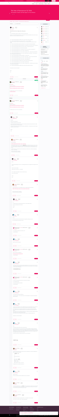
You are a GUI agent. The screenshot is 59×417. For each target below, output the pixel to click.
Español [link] (37, 408)
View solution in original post (12, 91)
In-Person (42, 67)
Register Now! (13, 14)
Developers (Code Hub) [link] (32, 409)
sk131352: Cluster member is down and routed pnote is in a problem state (17, 86)
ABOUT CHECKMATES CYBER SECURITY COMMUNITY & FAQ (41, 2)
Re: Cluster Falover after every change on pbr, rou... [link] (24, 21)
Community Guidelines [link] (11, 409)
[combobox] (27, 23)
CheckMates (11, 21)
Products (33, 3)
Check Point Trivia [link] (17, 409)
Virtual (41, 62)
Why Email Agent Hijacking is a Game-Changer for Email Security (45, 77)
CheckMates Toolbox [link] (32, 408)
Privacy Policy (31, 416)
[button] (46, 0)
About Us (33, 416)
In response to (14, 118)
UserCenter (36, 416)
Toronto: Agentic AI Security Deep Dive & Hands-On (44, 69)
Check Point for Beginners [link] (18, 408)
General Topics (16, 21)
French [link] (37, 409)
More (48, 3)
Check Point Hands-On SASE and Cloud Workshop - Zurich (44, 73)
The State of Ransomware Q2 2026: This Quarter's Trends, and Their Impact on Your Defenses (45, 65)
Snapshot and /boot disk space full (45, 54)
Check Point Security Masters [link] (25, 408)
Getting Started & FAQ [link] (11, 408)
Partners (46, 3)
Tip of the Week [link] (24, 409)
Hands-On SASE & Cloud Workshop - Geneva (44, 85)
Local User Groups (41, 3)
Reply (36, 95)
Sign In (49, 2)
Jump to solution (12, 29)
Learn (36, 3)
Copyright (28, 416)
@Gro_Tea (12, 84)
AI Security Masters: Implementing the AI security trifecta (44, 82)
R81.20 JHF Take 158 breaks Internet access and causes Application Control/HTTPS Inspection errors (44, 52)
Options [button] (38, 21)
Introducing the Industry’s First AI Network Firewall (45, 49)
